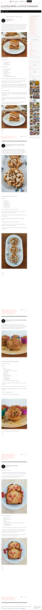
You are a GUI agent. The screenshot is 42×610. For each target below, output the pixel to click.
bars (3, 136)
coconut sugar (6, 136)
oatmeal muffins (9, 458)
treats (13, 599)
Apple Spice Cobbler (33, 18)
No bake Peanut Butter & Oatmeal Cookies (15, 144)
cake (10, 321)
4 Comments (24, 454)
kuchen (2, 598)
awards (31, 41)
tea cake (7, 599)
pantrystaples (9, 311)
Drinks (31, 49)
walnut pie (14, 137)
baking (3, 309)
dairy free (13, 455)
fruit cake (13, 597)
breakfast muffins (8, 455)
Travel (31, 53)
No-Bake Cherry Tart (33, 30)
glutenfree (6, 310)
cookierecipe (7, 309)
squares (6, 137)
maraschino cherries (11, 598)
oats (13, 458)
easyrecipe (9, 597)
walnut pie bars (4, 138)
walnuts (8, 138)
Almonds (4, 454)
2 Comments (24, 136)
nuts (5, 458)
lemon (6, 598)
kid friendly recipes (10, 457)
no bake (15, 310)
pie (4, 137)
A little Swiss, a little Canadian (19, 6)
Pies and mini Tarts (33, 52)
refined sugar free (7, 313)
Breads (31, 43)
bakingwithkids (11, 454)
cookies (10, 146)
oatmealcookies (4, 311)
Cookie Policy (23, 608)
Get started (29, 1)
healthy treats (32, 50)
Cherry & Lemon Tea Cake (11, 465)
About (6, 11)
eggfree (2, 310)
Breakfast (3, 455)
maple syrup (11, 310)
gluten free (6, 456)
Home (2, 11)
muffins (2, 458)
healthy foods (11, 456)
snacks (2, 459)
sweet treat (10, 137)
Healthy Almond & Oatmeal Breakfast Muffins (16, 320)
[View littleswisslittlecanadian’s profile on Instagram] (31, 66)
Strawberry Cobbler (33, 34)
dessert (11, 136)
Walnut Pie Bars (9, 19)
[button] (32, 83)
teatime (10, 599)
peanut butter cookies (9, 312)
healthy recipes (4, 457)
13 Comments (24, 309)
